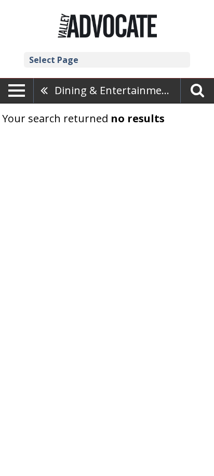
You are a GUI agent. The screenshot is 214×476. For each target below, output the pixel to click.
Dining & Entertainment (113, 90)
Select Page (53, 60)
